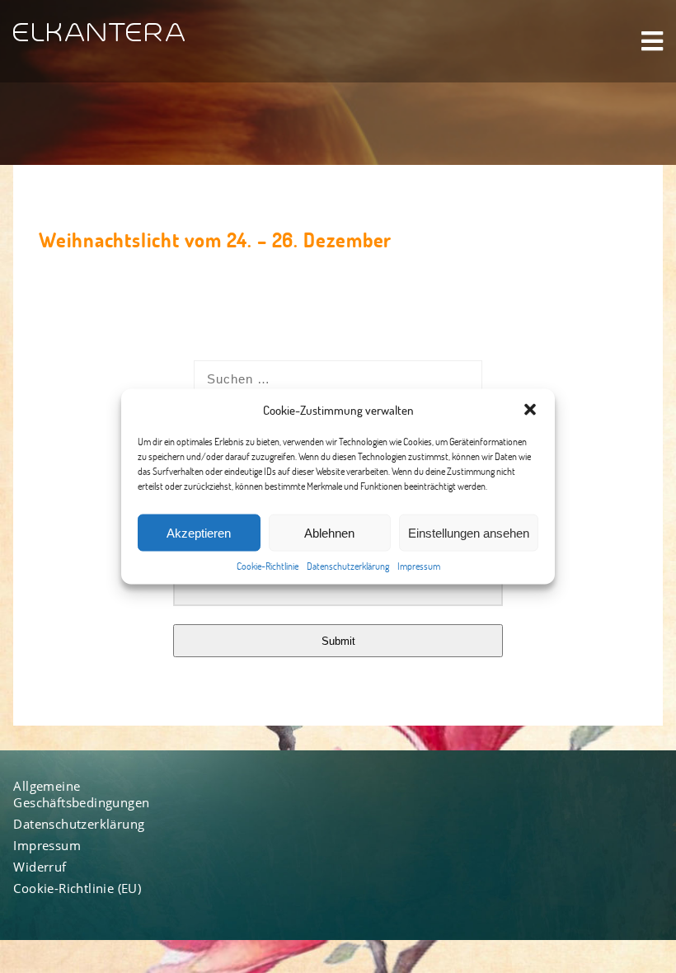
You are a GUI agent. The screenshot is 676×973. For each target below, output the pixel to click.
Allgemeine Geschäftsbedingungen (81, 794)
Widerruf (39, 866)
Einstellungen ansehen (468, 532)
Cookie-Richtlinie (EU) (77, 888)
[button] (530, 410)
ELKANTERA (100, 32)
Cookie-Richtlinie (267, 566)
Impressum (418, 566)
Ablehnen (329, 532)
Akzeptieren (199, 532)
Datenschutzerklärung (348, 566)
